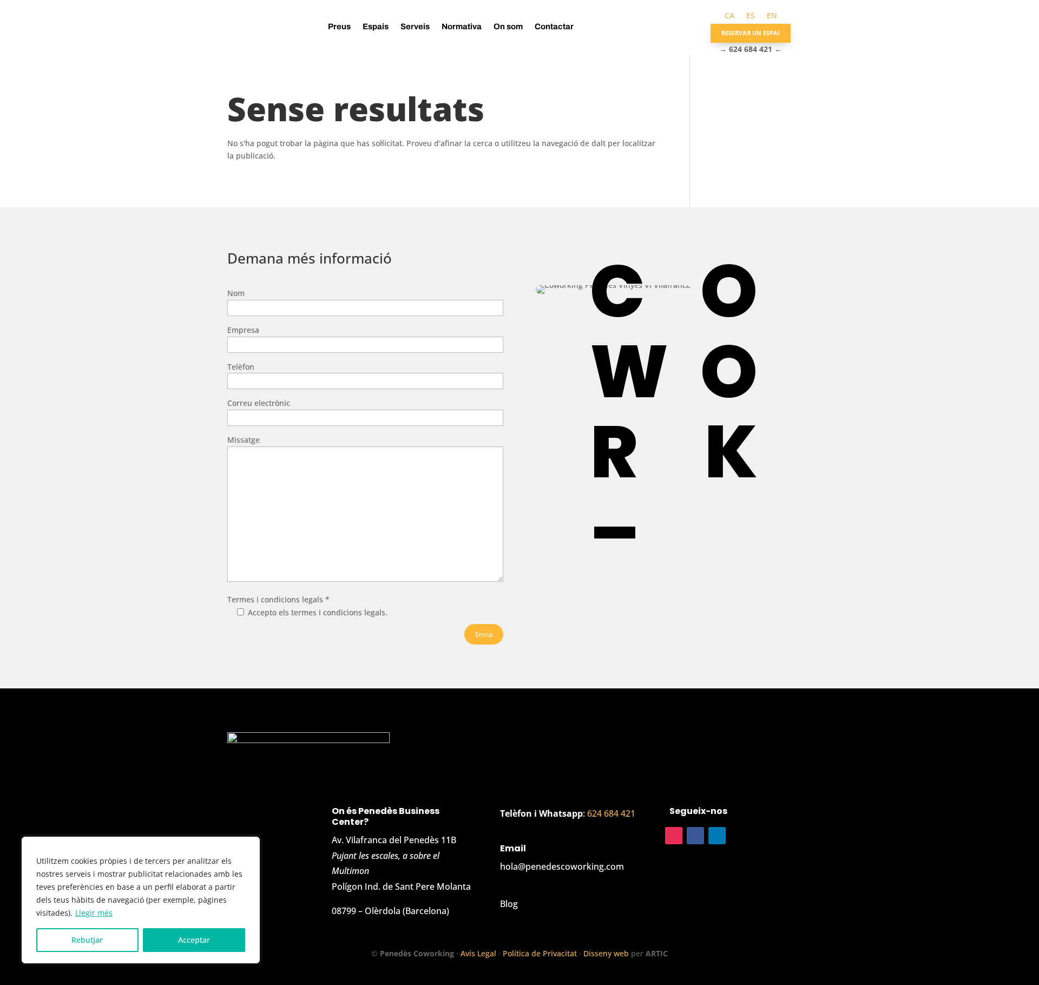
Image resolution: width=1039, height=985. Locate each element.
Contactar (554, 26)
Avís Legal (478, 953)
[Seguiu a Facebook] (695, 835)
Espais (376, 26)
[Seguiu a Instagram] (673, 835)
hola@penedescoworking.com (562, 866)
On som (508, 26)
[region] (141, 900)
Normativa (462, 26)
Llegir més (94, 913)
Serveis (415, 26)
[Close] (248, 845)
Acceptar (194, 940)
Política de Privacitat (540, 953)
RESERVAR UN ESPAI (750, 33)
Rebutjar (87, 940)
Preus (339, 26)
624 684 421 (611, 813)
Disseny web (606, 953)
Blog (509, 904)
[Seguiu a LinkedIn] (717, 835)
